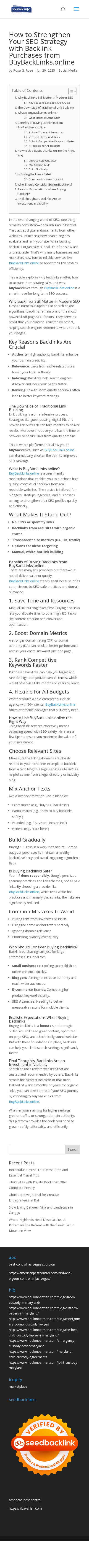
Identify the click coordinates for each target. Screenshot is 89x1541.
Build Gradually (38, 169)
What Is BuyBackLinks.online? (38, 113)
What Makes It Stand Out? (44, 117)
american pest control (25, 1500)
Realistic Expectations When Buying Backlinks (42, 191)
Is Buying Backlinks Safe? (34, 174)
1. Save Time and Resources (46, 132)
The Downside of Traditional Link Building (46, 108)
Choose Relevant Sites (42, 160)
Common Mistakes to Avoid (46, 179)
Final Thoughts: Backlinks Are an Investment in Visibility (39, 201)
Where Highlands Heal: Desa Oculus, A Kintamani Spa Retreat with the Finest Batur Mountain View (41, 1225)
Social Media (68, 70)
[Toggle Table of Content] (70, 91)
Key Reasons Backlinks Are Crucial (50, 102)
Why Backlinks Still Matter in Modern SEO (45, 98)
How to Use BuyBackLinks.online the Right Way (46, 153)
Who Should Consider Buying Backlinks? (45, 184)
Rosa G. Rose (23, 70)
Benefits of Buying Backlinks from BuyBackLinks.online (40, 125)
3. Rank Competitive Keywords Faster (52, 141)
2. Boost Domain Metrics (44, 137)
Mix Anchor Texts (39, 165)
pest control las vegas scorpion (32, 1264)
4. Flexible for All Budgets (44, 145)
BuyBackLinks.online (24, 263)
